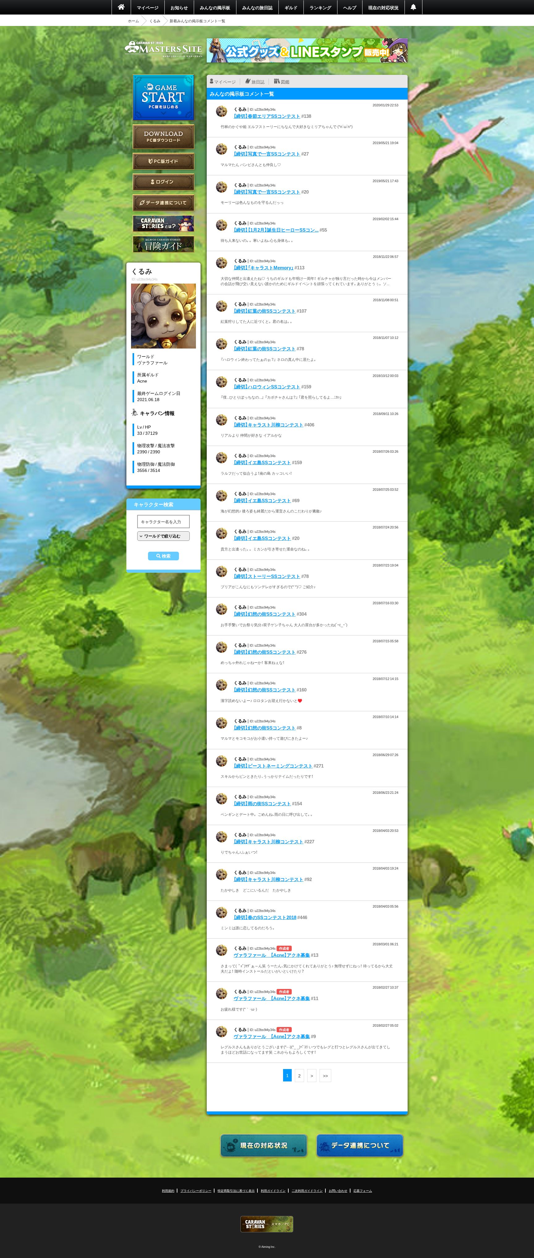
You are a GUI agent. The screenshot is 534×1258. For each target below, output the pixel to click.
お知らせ (179, 7)
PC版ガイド (163, 161)
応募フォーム (363, 1190)
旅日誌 (258, 82)
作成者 (284, 948)
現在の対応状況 (383, 7)
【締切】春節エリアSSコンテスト (267, 116)
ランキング (320, 7)
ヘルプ (349, 7)
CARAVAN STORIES (267, 1224)
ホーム (133, 21)
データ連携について (163, 202)
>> (325, 1075)
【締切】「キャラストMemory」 (264, 267)
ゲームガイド (163, 244)
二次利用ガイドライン (307, 1190)
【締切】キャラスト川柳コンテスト (268, 424)
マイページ (148, 7)
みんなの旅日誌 (257, 7)
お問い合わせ (338, 1190)
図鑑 (285, 82)
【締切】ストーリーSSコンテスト (267, 576)
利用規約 (168, 1190)
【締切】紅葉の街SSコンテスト (265, 310)
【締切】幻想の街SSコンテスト (265, 613)
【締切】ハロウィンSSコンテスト (267, 386)
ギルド (291, 7)
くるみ (154, 21)
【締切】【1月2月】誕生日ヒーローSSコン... (276, 229)
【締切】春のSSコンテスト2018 (265, 917)
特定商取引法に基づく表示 (236, 1190)
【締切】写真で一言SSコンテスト (267, 153)
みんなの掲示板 (215, 7)
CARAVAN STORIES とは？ (163, 223)
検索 (166, 556)
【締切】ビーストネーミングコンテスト (273, 765)
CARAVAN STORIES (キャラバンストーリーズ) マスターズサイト (163, 49)
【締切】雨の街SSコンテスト (262, 803)
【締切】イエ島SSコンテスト (262, 462)
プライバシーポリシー (195, 1190)
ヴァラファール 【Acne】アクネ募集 (272, 955)
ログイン (163, 181)
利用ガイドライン (273, 1190)
